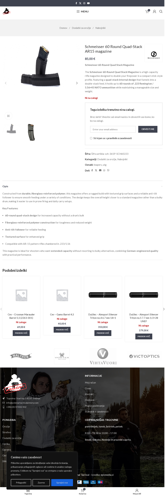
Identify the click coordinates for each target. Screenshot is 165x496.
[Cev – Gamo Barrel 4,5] (62, 295)
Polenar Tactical (80, 474)
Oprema (6, 449)
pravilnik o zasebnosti (119, 138)
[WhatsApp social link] (104, 170)
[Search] (161, 11)
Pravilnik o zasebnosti (96, 411)
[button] (5, 83)
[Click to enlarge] (8, 115)
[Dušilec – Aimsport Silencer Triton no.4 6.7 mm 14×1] (103, 295)
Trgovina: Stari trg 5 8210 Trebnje (23, 398)
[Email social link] (100, 170)
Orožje (6, 426)
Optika (6, 443)
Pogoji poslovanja (94, 405)
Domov (63, 27)
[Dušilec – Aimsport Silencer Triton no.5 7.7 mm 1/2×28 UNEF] (143, 295)
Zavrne (41, 482)
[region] (41, 471)
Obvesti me (147, 129)
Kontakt (89, 394)
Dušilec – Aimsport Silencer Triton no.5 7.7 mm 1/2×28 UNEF (143, 318)
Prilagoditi (21, 482)
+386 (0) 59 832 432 (16, 407)
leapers (98, 164)
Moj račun (90, 382)
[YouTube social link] (88, 3)
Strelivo (6, 432)
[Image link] (14, 383)
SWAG (5, 461)
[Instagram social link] (84, 3)
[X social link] (80, 3)
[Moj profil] (154, 11)
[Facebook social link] (76, 3)
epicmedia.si (107, 474)
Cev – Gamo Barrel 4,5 (62, 314)
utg (105, 164)
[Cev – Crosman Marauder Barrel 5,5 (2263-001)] (21, 295)
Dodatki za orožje (81, 27)
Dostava (89, 399)
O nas (88, 388)
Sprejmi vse (62, 482)
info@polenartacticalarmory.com (22, 402)
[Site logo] (6, 11)
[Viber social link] (108, 170)
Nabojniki (100, 27)
